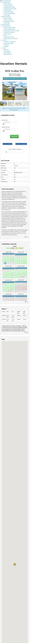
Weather (6, 46)
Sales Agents (7, 51)
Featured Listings (8, 5)
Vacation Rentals (6, 26)
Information (10, 78)
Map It (24, 78)
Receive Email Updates (9, 13)
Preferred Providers (9, 37)
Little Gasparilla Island (9, 29)
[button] (25, 91)
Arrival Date (5, 120)
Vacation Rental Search (9, 27)
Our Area (4, 40)
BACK (4, 78)
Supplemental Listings (9, 7)
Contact (4, 48)
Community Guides (9, 11)
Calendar (20, 78)
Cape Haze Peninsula (9, 32)
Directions (6, 44)
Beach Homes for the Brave (11, 38)
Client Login (7, 15)
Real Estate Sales (6, 16)
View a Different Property (15, 149)
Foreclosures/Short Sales (10, 8)
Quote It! (14, 136)
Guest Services (8, 33)
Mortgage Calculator (9, 21)
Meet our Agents (8, 19)
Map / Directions (8, 54)
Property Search (6, 2)
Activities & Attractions (10, 41)
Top (27, 237)
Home (3, 58)
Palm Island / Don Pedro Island (11, 30)
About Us (6, 49)
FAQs (5, 35)
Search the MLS (8, 4)
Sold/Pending (7, 10)
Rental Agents (7, 52)
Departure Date (6, 127)
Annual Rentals (6, 24)
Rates (15, 78)
